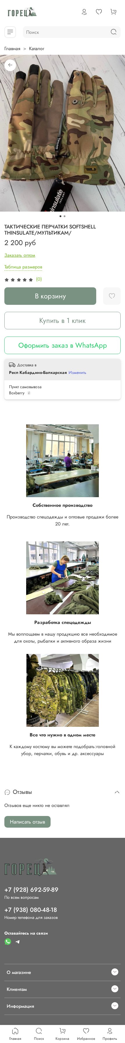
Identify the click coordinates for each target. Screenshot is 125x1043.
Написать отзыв (27, 822)
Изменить (77, 372)
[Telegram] (17, 941)
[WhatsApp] (7, 941)
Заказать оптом (19, 255)
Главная (12, 48)
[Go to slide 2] (64, 216)
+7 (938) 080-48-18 (30, 909)
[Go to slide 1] (60, 216)
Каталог (36, 48)
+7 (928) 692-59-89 (31, 889)
